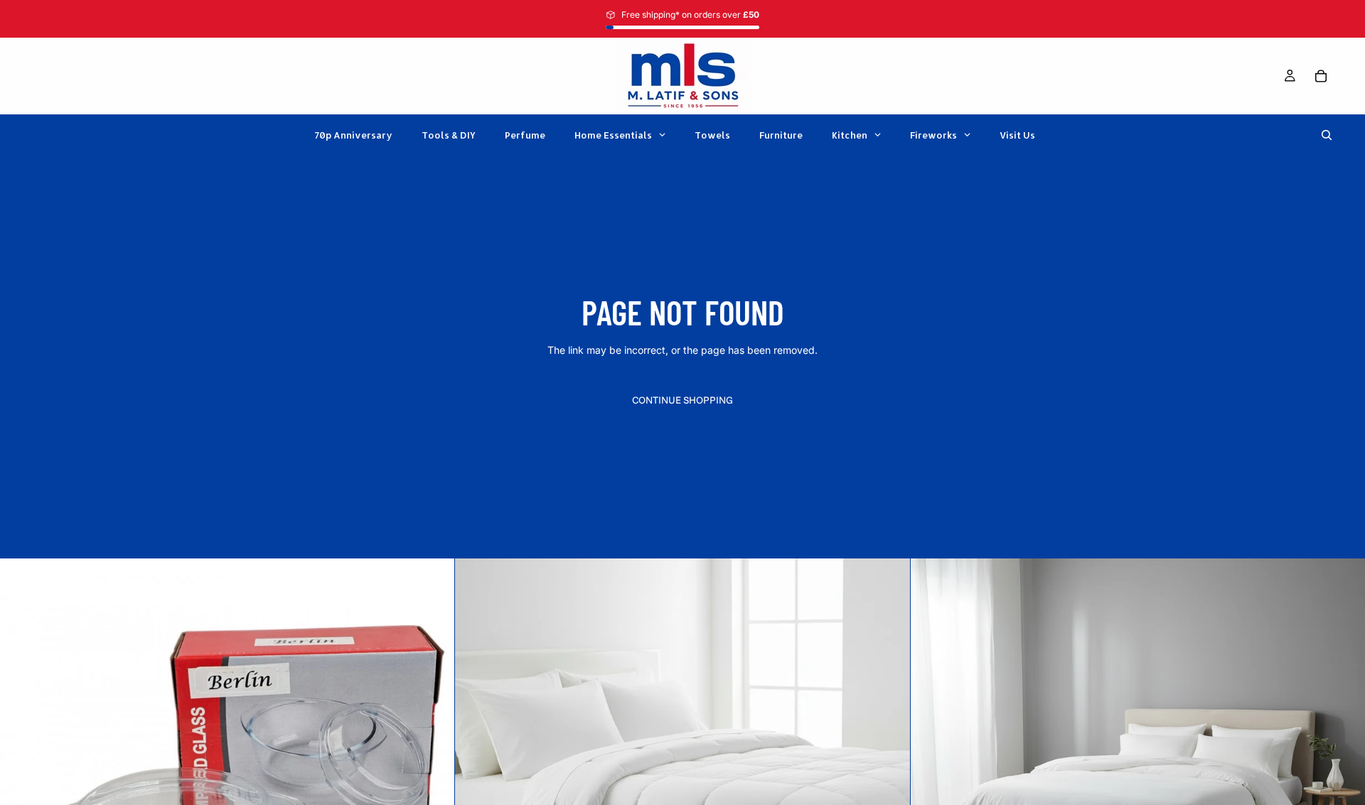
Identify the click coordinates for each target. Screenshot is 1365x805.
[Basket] (1321, 76)
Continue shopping (682, 400)
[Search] (1326, 135)
